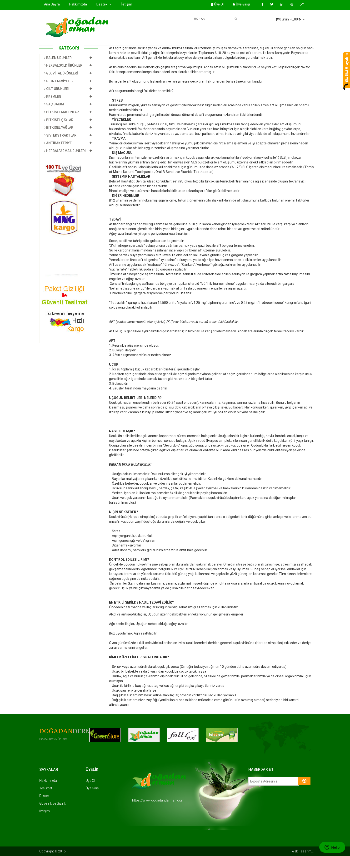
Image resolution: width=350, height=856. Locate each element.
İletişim (126, 4)
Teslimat (45, 788)
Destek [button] (102, 4)
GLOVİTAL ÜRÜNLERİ (61, 73)
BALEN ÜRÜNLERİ (59, 58)
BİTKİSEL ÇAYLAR (59, 120)
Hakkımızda (78, 4)
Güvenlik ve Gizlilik (52, 803)
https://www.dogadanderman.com (158, 800)
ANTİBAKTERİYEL (59, 143)
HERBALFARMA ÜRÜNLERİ (65, 151)
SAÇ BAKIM (54, 104)
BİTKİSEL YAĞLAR (59, 127)
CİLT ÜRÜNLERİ (57, 89)
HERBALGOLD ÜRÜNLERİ (64, 65)
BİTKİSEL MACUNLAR (62, 112)
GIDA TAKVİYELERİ (60, 81)
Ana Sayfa (52, 4)
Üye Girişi (242, 4)
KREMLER (53, 96)
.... (312, 851)
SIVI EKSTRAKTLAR (60, 135)
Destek (44, 796)
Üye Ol (218, 4)
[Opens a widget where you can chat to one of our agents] (332, 848)
